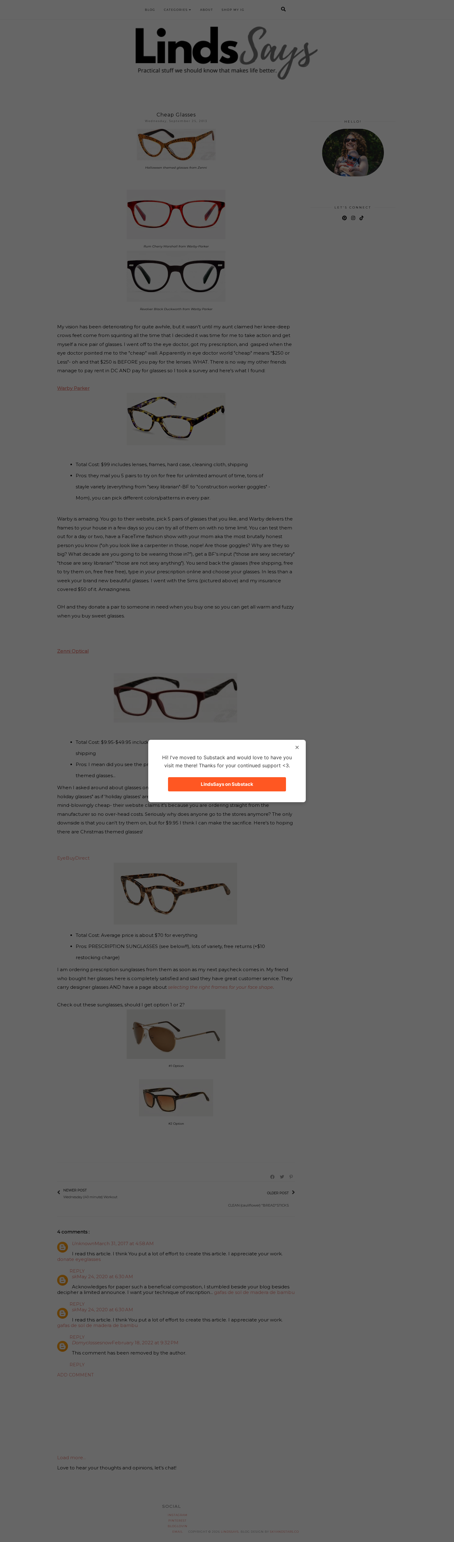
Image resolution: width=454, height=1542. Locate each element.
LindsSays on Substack (227, 784)
